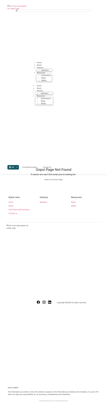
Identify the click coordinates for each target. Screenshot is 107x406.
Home (39, 62)
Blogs (43, 78)
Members (45, 70)
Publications (46, 75)
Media (43, 80)
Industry (40, 67)
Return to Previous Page (54, 180)
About (39, 65)
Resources (41, 73)
